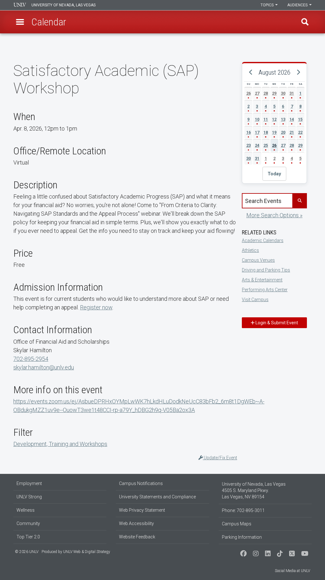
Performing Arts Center (265, 289)
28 (265, 93)
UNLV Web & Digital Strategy (86, 552)
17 (257, 132)
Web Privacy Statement (142, 510)
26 (248, 93)
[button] (20, 21)
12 (274, 119)
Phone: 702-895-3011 (243, 510)
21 (291, 132)
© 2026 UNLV (26, 552)
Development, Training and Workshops (60, 444)
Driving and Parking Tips (266, 270)
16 (248, 132)
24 (257, 145)
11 (265, 119)
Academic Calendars (262, 240)
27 (257, 93)
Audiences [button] (297, 5)
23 (248, 145)
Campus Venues (258, 260)
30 (283, 93)
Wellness (26, 510)
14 (291, 119)
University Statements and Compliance (157, 496)
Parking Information (242, 537)
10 (257, 119)
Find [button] (305, 21)
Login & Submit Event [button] (276, 322)
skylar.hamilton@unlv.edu (43, 367)
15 (300, 119)
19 (274, 132)
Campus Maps (236, 523)
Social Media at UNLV (292, 571)
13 (283, 119)
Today (274, 174)
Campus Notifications (141, 483)
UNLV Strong (29, 496)
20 (283, 132)
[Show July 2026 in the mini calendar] (251, 72)
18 (265, 132)
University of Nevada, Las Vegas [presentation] (63, 5)
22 (300, 132)
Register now (96, 307)
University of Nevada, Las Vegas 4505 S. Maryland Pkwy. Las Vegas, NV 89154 (254, 490)
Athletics (250, 250)
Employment (29, 483)
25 (265, 145)
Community (28, 523)
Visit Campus (255, 299)
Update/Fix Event (220, 457)
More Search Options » (274, 215)
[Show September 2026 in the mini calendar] (298, 72)
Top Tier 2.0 (28, 536)
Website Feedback (137, 536)
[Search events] (299, 201)
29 (274, 93)
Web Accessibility (136, 523)
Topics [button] (268, 5)
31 (291, 93)
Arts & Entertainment (262, 279)
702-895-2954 (30, 358)
